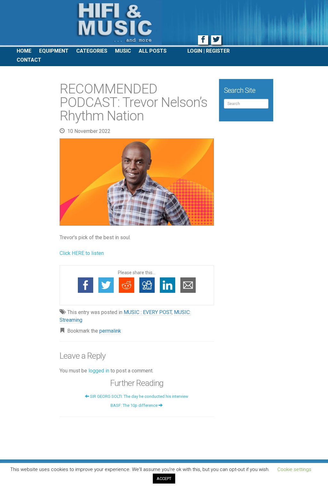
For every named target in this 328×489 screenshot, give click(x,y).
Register (218, 51)
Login (194, 51)
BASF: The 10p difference (135, 405)
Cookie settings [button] (294, 469)
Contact (29, 60)
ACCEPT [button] (164, 478)
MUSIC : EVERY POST (148, 312)
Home (24, 51)
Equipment (54, 51)
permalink (110, 331)
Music (123, 51)
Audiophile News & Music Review (164, 23)
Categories (91, 51)
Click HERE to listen (82, 253)
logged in (98, 371)
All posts (153, 51)
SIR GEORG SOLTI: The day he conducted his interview (138, 396)
